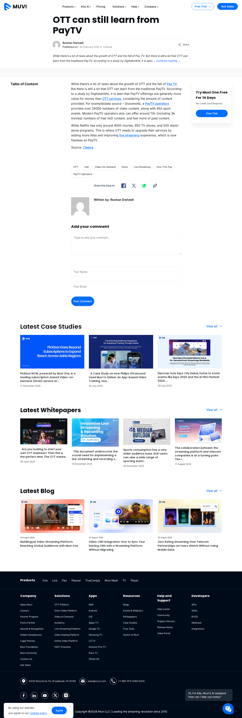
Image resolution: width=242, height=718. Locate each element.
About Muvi (26, 604)
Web (91, 604)
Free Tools (128, 628)
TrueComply (92, 580)
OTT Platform (61, 604)
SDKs (194, 610)
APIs (194, 604)
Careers (24, 610)
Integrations (198, 628)
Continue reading (168, 60)
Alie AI (85, 6)
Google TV (94, 628)
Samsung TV (95, 634)
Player (134, 580)
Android (93, 610)
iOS (90, 616)
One (45, 580)
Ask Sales (227, 6)
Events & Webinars (133, 610)
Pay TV (172, 84)
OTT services (111, 98)
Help (134, 6)
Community (163, 615)
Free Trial (201, 6)
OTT (75, 166)
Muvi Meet (111, 580)
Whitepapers (130, 616)
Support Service (166, 621)
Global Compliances (31, 634)
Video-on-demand (105, 166)
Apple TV (93, 622)
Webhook (197, 622)
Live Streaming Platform (67, 628)
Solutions (118, 6)
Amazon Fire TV (97, 646)
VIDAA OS (94, 659)
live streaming (129, 135)
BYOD (195, 616)
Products (68, 6)
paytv (125, 166)
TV (124, 580)
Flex (64, 580)
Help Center (163, 609)
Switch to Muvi (131, 634)
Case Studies (130, 622)
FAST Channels (62, 646)
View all (211, 326)
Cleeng (88, 147)
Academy (59, 622)
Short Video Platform (65, 610)
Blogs (126, 604)
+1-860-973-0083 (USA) (131, 681)
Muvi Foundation (29, 646)
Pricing (100, 6)
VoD (86, 166)
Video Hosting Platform (66, 634)
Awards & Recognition (31, 628)
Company (150, 6)
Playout (76, 580)
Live (54, 580)
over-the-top (164, 166)
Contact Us (26, 659)
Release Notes (165, 627)
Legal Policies (27, 640)
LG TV (92, 640)
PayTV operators (157, 103)
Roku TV (93, 653)
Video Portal (163, 633)
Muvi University (28, 653)
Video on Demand (63, 616)
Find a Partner (27, 622)
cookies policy (38, 713)
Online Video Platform (66, 640)
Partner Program (29, 616)
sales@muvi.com (97, 681)
